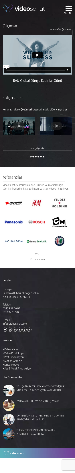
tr (70, 13)
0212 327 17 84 (11, 312)
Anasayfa (55, 29)
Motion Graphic (13, 361)
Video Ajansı (11, 349)
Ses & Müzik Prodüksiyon (18, 368)
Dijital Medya (11, 364)
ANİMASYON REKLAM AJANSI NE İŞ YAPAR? (38, 401)
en (65, 13)
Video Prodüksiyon (14, 353)
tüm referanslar (37, 259)
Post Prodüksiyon (14, 357)
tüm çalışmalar (37, 148)
